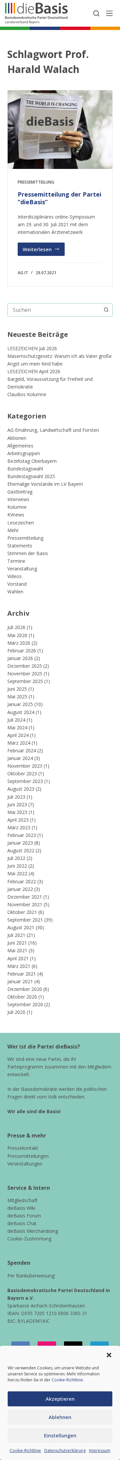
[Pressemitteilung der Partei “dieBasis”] (60, 129)
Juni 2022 (17, 866)
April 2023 (18, 820)
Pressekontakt (22, 1148)
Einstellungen (60, 1435)
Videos (14, 576)
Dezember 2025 (24, 666)
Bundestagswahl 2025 (31, 476)
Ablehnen (60, 1417)
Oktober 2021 (22, 912)
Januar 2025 (20, 704)
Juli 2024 (16, 720)
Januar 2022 (20, 889)
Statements (19, 545)
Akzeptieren (60, 1398)
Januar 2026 (20, 658)
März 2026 (18, 643)
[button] (109, 1355)
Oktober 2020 (22, 997)
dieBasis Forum (24, 1215)
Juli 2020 (16, 1012)
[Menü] (109, 13)
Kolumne (17, 507)
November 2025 (24, 673)
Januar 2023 (20, 843)
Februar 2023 (21, 835)
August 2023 (20, 789)
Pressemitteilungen (28, 1156)
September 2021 (25, 920)
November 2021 (24, 904)
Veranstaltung (22, 568)
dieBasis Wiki (21, 1208)
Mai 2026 (17, 635)
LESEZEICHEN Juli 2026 (32, 348)
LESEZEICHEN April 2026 (33, 371)
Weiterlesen (44, 251)
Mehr (13, 530)
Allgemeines (20, 445)
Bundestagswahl (25, 468)
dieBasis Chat (22, 1223)
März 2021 (18, 966)
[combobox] (54, 310)
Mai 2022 (17, 873)
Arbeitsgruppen (23, 453)
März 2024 (18, 743)
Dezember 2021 (24, 897)
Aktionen (16, 438)
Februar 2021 (21, 974)
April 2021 (18, 958)
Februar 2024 (21, 750)
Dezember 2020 (24, 989)
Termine (16, 561)
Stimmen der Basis (27, 553)
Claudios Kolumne (26, 394)
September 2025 (25, 681)
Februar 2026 (21, 650)
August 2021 (20, 927)
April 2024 (18, 735)
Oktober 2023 (22, 773)
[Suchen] (96, 13)
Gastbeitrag (19, 491)
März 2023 (18, 827)
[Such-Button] (106, 310)
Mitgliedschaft (22, 1200)
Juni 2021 (17, 943)
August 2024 (20, 712)
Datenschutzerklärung (65, 1450)
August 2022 (20, 850)
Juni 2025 (17, 689)
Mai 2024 (17, 727)
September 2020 (25, 1004)
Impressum (99, 1450)
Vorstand (17, 584)
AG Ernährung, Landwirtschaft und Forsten (53, 430)
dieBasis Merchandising (32, 1231)
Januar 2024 (20, 758)
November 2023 (24, 766)
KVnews (15, 514)
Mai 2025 (17, 696)
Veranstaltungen (24, 1163)
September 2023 (25, 781)
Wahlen (15, 591)
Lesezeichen (20, 522)
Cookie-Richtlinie (67, 1380)
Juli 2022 (16, 858)
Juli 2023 (16, 797)
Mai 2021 (17, 950)
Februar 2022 (21, 881)
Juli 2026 (16, 627)
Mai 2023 (17, 812)
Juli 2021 (16, 935)
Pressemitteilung (36, 182)
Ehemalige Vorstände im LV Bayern (45, 484)
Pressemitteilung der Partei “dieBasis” (59, 198)
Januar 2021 (20, 981)
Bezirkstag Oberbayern (32, 461)
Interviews (18, 499)
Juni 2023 (17, 804)
